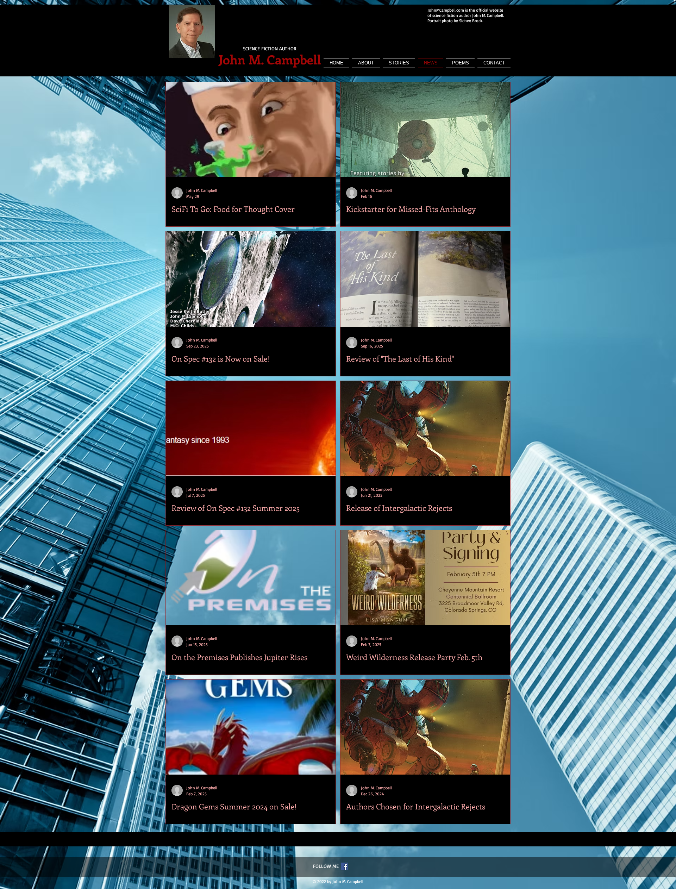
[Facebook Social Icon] (344, 866)
